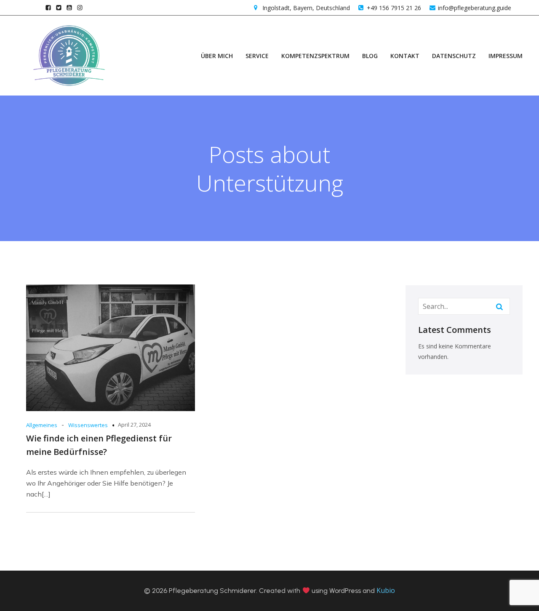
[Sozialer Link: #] (58, 7)
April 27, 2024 (134, 424)
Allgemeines (41, 425)
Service (257, 56)
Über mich (217, 56)
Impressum (505, 56)
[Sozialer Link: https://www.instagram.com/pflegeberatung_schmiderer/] (80, 7)
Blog (370, 56)
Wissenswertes (88, 425)
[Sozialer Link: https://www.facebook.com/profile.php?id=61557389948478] (48, 7)
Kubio (385, 590)
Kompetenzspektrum (315, 56)
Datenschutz (454, 56)
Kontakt (404, 56)
